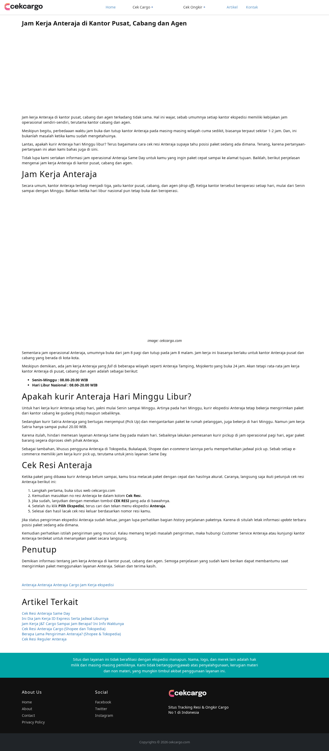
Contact (28, 715)
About (27, 708)
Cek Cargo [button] (141, 7)
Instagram (104, 715)
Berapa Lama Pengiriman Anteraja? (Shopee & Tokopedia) (71, 633)
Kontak (252, 7)
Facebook (103, 702)
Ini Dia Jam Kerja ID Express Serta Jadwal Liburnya (65, 618)
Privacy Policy (33, 722)
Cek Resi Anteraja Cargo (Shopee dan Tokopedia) (63, 628)
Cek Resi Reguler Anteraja (44, 639)
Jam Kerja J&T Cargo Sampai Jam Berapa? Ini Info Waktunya (73, 623)
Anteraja (29, 584)
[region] (164, 72)
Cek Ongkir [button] (192, 7)
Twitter (101, 708)
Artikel (232, 7)
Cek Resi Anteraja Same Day (46, 613)
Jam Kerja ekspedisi (97, 584)
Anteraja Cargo (66, 584)
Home (111, 7)
